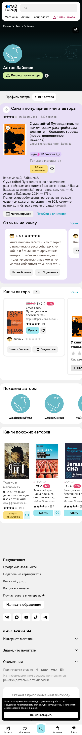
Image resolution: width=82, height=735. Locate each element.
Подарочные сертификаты (22, 574)
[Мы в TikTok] (36, 617)
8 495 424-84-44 (17, 631)
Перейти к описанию (51, 214)
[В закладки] (52, 169)
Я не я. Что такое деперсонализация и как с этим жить (16, 495)
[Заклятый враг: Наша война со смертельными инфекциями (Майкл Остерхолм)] (47, 458)
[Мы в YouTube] (26, 617)
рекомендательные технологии (26, 680)
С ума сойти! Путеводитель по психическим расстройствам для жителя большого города (43, 311)
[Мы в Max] (17, 617)
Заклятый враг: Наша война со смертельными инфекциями (43, 493)
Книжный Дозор (14, 581)
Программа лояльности (20, 567)
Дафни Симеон (54, 417)
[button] (46, 75)
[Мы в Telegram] (45, 617)
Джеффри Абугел (20, 417)
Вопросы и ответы (16, 588)
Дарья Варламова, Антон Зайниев (50, 143)
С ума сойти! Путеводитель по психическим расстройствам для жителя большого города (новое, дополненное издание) (54, 131)
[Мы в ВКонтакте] (7, 617)
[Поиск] (41, 728)
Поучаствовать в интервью (22, 595)
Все (71, 223)
